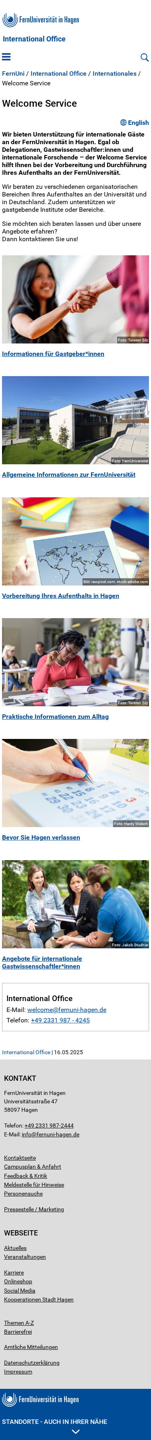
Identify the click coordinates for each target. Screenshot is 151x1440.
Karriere (14, 1272)
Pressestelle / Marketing (34, 1209)
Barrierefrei (18, 1331)
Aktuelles (15, 1248)
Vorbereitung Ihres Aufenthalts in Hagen (60, 596)
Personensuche (23, 1193)
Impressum (18, 1371)
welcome (40, 1010)
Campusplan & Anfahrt (32, 1166)
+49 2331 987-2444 (49, 1125)
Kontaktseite (20, 1157)
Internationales (115, 73)
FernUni (13, 73)
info (26, 1134)
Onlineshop (18, 1281)
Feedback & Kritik (25, 1176)
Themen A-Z (19, 1323)
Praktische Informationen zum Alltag (55, 716)
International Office (34, 39)
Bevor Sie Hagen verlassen (41, 837)
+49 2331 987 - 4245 (60, 1020)
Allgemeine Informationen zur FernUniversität (68, 474)
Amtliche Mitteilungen (31, 1347)
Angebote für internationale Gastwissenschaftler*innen (42, 962)
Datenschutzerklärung (32, 1362)
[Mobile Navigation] (6, 57)
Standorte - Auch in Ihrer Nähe (54, 1422)
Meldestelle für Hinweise (34, 1184)
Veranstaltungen (25, 1257)
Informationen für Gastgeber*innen (53, 354)
